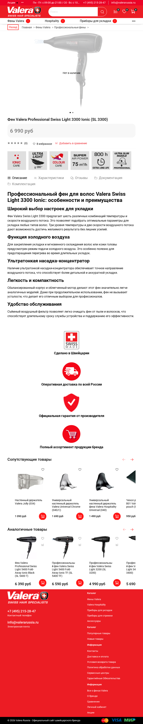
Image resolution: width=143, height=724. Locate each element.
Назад (13, 27)
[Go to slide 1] (70, 112)
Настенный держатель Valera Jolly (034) (28, 502)
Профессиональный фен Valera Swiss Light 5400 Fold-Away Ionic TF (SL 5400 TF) (63, 570)
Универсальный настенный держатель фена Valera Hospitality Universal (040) (102, 505)
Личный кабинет (96, 707)
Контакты (92, 651)
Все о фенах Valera (97, 690)
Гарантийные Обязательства (103, 678)
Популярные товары (98, 633)
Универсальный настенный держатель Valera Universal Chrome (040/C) (66, 505)
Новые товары (95, 638)
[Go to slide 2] (72, 112)
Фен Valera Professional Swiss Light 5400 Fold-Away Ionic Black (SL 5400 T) (26, 570)
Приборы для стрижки (100, 615)
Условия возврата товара (101, 662)
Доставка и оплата (98, 656)
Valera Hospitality (96, 604)
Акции (11, 2)
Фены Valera (15, 21)
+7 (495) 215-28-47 (94, 2)
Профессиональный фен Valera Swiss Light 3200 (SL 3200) (100, 568)
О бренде (92, 696)
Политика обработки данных (103, 667)
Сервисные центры (98, 673)
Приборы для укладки (95, 21)
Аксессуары (94, 621)
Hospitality (52, 21)
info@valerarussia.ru (123, 2)
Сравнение (93, 701)
